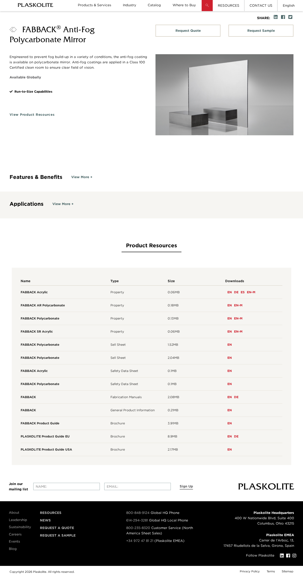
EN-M (251, 292)
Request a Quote (57, 528)
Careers (15, 534)
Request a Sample (58, 535)
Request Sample (261, 31)
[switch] (81, 177)
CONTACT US (261, 6)
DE (236, 292)
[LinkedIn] (283, 555)
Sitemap (287, 571)
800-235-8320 (138, 528)
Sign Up (186, 486)
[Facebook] (289, 555)
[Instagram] (295, 555)
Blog (13, 549)
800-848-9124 (138, 513)
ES (243, 292)
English (289, 6)
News (45, 520)
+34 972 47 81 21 (139, 541)
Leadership (18, 520)
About (14, 513)
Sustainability (20, 527)
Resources (50, 513)
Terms (271, 571)
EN (229, 292)
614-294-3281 (137, 520)
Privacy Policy (250, 571)
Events (14, 541)
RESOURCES (228, 6)
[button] (207, 8)
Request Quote (188, 31)
